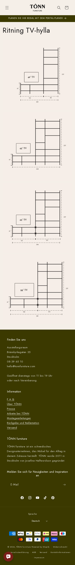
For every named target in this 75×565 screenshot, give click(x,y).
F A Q (10, 399)
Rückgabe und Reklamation (23, 423)
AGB (34, 552)
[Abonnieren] (64, 485)
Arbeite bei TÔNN (18, 413)
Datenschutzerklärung (18, 552)
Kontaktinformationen (60, 552)
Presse (11, 409)
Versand (12, 428)
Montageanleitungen (19, 418)
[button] (7, 8)
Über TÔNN (14, 404)
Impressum (39, 557)
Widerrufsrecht (60, 546)
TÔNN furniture (23, 546)
